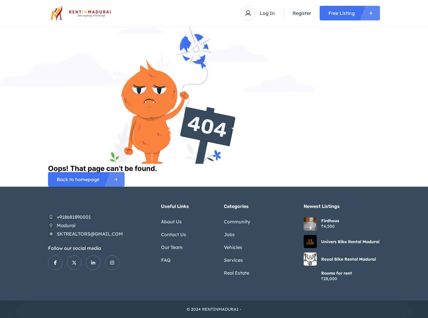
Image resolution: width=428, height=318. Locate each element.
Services (233, 260)
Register (302, 13)
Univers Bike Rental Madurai (350, 242)
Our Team (172, 247)
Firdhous (330, 221)
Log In (267, 13)
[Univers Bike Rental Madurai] (310, 241)
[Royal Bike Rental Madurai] (310, 259)
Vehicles (233, 247)
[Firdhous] (310, 224)
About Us (171, 222)
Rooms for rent (336, 273)
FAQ (166, 260)
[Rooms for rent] (310, 276)
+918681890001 (74, 217)
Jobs (229, 234)
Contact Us (173, 234)
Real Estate (236, 273)
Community (237, 222)
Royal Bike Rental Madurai (348, 259)
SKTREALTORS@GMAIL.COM (90, 234)
